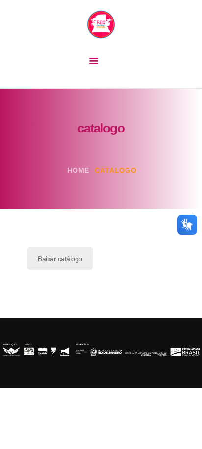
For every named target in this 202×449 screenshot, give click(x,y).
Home (78, 170)
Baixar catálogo (60, 259)
